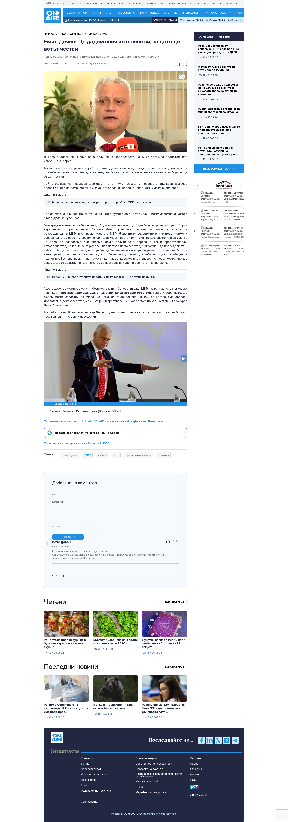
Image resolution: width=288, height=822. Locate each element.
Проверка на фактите (149, 769)
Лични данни (198, 794)
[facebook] (201, 740)
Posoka (213, 3)
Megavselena (232, 3)
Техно (142, 12)
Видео (154, 12)
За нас (85, 763)
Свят (86, 12)
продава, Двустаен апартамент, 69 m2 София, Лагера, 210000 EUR (230, 197)
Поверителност (91, 769)
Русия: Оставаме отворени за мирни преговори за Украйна (219, 110)
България (73, 12)
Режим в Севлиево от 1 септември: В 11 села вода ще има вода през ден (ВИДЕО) (218, 49)
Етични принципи (147, 758)
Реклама (195, 758)
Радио (194, 763)
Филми (194, 774)
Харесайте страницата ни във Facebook (76, 443)
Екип (84, 785)
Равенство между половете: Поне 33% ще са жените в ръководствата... (163, 708)
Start (205, 3)
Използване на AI (147, 781)
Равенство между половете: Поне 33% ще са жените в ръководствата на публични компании (218, 89)
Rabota (172, 3)
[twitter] (218, 740)
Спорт (110, 12)
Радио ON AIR (217, 20)
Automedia (151, 3)
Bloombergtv (75, 3)
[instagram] (226, 740)
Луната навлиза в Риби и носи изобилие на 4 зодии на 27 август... (163, 643)
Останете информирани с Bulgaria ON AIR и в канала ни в (104, 421)
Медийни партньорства (151, 792)
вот (116, 455)
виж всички (174, 601)
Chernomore (195, 3)
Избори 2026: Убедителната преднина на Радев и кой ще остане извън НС (103, 277)
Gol (101, 3)
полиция (163, 455)
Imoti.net (162, 3)
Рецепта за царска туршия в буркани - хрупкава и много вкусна (65, 643)
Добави (67, 537)
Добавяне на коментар (74, 482)
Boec (221, 3)
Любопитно (126, 12)
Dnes (65, 3)
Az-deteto (182, 3)
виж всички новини (219, 168)
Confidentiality (89, 801)
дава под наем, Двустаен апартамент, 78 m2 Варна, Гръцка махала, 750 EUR (230, 215)
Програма (210, 12)
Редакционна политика (96, 790)
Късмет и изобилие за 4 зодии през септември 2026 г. (115, 641)
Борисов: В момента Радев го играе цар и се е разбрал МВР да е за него (101, 202)
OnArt (194, 787)
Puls (128, 3)
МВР (88, 455)
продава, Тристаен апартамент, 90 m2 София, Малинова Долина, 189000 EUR (229, 232)
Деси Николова (99, 63)
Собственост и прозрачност (154, 763)
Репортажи (171, 12)
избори (102, 455)
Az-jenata (119, 3)
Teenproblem (138, 3)
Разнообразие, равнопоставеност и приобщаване (159, 775)
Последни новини (165, 20)
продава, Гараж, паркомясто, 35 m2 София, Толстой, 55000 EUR (230, 250)
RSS (193, 780)
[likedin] (210, 740)
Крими (98, 12)
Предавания (190, 12)
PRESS (140, 787)
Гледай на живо (77, 20)
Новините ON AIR (104, 20)
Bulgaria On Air (91, 3)
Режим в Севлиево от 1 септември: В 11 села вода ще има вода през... (66, 708)
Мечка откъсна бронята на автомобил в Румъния (217, 68)
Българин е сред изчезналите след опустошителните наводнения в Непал (219, 130)
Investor (56, 3)
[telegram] (235, 740)
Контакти (87, 758)
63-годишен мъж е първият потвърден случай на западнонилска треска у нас (218, 151)
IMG (48, 3)
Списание (196, 769)
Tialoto (108, 3)
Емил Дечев (70, 455)
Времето (236, 20)
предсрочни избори (138, 455)
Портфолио (88, 780)
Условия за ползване (94, 774)
